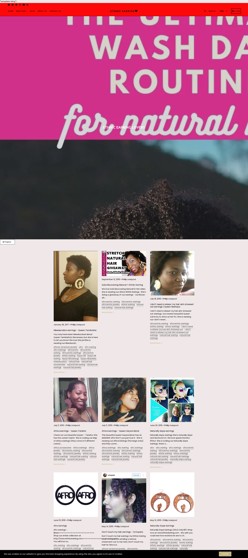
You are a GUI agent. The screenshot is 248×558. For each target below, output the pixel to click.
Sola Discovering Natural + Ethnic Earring (122, 284)
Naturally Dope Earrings (162, 525)
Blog (32, 11)
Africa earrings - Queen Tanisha (70, 430)
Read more (59, 372)
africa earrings (80, 447)
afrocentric (73, 349)
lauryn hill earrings (70, 358)
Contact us (55, 11)
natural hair (74, 361)
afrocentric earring (111, 301)
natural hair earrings (123, 307)
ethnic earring (68, 355)
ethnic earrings (172, 326)
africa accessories (62, 447)
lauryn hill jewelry (88, 358)
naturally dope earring (180, 459)
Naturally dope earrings (162, 430)
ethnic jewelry (172, 545)
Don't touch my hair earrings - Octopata (122, 531)
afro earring (90, 347)
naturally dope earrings (161, 462)
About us (42, 11)
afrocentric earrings (71, 352)
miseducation (60, 361)
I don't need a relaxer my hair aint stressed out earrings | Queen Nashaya (171, 305)
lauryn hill (81, 355)
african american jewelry (65, 347)
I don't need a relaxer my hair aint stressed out (171, 328)
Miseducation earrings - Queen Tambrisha (75, 330)
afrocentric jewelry (111, 304)
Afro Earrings (60, 525)
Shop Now (21, 11)
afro (81, 347)
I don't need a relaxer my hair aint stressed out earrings (170, 332)
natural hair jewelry (72, 367)
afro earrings (60, 349)
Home (10, 11)
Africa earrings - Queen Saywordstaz (120, 430)
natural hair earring (76, 364)
